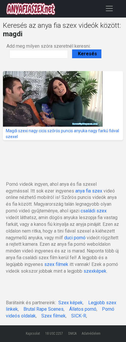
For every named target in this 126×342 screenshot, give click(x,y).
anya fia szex (88, 191)
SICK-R (78, 316)
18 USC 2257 (54, 333)
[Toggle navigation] (109, 8)
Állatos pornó (82, 309)
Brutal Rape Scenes (43, 309)
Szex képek (70, 302)
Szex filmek (53, 316)
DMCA (72, 333)
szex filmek (56, 264)
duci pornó (75, 237)
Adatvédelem (91, 333)
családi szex (94, 211)
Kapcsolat (33, 333)
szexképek (95, 271)
